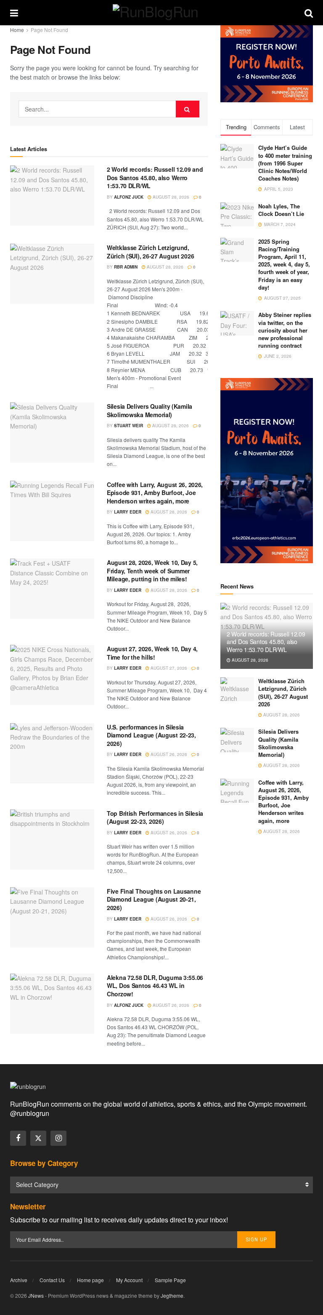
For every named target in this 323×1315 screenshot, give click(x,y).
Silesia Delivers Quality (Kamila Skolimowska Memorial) (149, 410)
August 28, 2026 (170, 197)
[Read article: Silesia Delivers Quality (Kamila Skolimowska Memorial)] (52, 432)
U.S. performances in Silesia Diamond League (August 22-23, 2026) (151, 735)
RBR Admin (126, 267)
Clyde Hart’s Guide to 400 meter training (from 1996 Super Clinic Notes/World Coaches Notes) (285, 163)
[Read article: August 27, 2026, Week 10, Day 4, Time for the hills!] (52, 675)
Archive (18, 1279)
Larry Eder (127, 512)
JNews (36, 1295)
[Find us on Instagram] (58, 1138)
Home (17, 29)
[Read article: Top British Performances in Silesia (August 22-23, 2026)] (52, 839)
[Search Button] (308, 12)
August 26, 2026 (168, 754)
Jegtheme (172, 1295)
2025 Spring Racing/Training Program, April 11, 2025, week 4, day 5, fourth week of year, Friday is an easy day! (284, 264)
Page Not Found (49, 29)
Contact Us (52, 1279)
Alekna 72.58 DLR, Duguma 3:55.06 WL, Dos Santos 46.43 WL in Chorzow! (155, 985)
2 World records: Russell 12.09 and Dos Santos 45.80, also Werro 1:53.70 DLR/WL (155, 177)
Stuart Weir (128, 426)
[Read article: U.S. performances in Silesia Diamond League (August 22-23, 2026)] (52, 753)
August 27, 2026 (168, 668)
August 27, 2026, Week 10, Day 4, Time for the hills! (152, 652)
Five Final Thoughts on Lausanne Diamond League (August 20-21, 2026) (154, 899)
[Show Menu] (14, 12)
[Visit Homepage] (161, 12)
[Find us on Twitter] (38, 1138)
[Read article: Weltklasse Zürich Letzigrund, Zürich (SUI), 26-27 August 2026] (52, 274)
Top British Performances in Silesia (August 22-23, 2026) (155, 817)
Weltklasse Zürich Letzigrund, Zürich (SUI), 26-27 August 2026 (150, 251)
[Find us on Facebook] (18, 1138)
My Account (129, 1279)
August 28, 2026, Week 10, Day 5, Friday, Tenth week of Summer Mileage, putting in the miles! (152, 570)
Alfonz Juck (128, 197)
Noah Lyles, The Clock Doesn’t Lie (281, 210)
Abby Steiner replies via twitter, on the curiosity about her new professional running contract (284, 330)
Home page (90, 1279)
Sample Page (170, 1279)
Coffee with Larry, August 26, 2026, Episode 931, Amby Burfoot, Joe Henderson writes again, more (155, 492)
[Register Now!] (266, 63)
